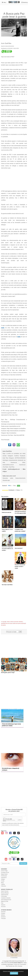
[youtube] (2, 833)
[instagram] (6, 833)
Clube (2, 881)
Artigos (3, 879)
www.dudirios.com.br (14, 426)
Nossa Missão (5, 893)
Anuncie (3, 906)
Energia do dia (5, 872)
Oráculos (3, 886)
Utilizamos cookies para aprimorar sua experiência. (13, 971)
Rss (2, 903)
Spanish (3, 911)
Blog (2, 882)
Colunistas (4, 896)
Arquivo (3, 905)
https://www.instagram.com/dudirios (16, 428)
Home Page (4, 870)
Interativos (4, 877)
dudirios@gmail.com (14, 469)
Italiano (3, 915)
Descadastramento (6, 899)
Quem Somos (4, 891)
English (3, 913)
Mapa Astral (4, 874)
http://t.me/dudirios (11, 433)
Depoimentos (4, 894)
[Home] (14, 842)
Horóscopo (4, 876)
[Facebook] (10, 833)
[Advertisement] (14, 605)
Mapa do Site (4, 901)
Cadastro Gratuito (5, 898)
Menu (4, 2)
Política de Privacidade (20, 964)
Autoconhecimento (9, 46)
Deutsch (3, 917)
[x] (14, 833)
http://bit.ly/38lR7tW (19, 435)
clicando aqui (6, 480)
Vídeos (3, 884)
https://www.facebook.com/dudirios (16, 431)
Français (3, 918)
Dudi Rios (8, 43)
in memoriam (14, 957)
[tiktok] (18, 833)
